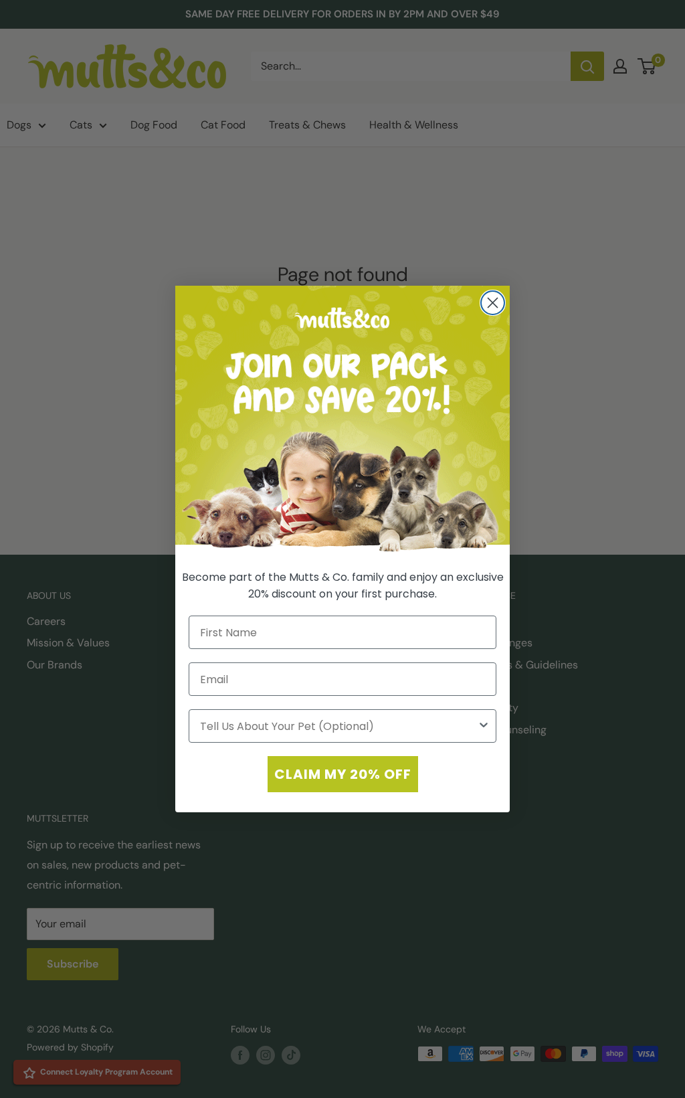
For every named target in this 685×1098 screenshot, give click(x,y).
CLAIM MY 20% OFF (342, 774)
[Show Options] (483, 726)
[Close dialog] (492, 302)
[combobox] (338, 726)
